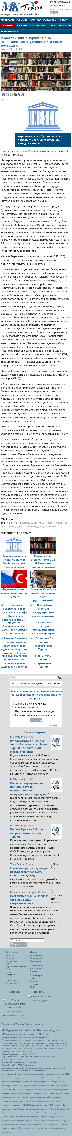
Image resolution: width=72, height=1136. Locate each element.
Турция (20, 526)
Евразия (9, 955)
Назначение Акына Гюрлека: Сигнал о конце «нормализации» (29, 899)
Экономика (8, 25)
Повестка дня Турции (23, 892)
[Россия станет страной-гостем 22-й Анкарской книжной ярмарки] (44, 538)
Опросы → (55, 725)
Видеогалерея (12, 983)
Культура (22, 25)
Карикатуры (35, 961)
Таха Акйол (17, 864)
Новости (21, 19)
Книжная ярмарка (23, 522)
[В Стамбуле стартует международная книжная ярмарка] (44, 605)
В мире (9, 964)
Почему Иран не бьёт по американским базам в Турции (26, 833)
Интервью (10, 975)
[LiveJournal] (19, 94)
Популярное (11, 961)
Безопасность (39, 25)
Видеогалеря (36, 958)
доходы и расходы (47, 526)
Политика (35, 19)
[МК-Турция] (23, 8)
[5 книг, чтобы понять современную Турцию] (44, 638)
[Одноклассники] (11, 94)
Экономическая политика (30, 704)
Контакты (34, 981)
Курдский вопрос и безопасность (35, 715)
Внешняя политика (26, 707)
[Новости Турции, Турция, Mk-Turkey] (39, 996)
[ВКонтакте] (4, 94)
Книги (10, 522)
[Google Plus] (23, 94)
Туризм (62, 19)
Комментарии (9, 31)
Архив (32, 987)
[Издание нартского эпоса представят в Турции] (15, 571)
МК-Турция (7, 19)
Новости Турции (54, 522)
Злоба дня (10, 977)
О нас (32, 978)
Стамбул (10, 526)
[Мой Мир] (15, 94)
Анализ (9, 972)
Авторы (33, 971)
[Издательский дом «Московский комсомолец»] (14, 1004)
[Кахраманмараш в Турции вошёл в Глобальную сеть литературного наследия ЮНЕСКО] (15, 538)
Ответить (36, 720)
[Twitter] (7, 94)
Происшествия (61, 25)
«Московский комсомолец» (16, 1034)
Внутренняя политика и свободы (35, 711)
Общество (49, 19)
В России (10, 958)
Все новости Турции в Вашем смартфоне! (23, 1024)
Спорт (8, 969)
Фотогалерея (12, 980)
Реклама (34, 984)
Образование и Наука (16, 966)
